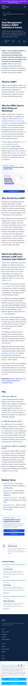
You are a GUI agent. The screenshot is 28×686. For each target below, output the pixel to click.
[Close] (26, 663)
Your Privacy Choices (11, 665)
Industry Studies (5, 649)
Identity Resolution (8, 505)
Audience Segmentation (10, 498)
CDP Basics (4, 634)
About (3, 658)
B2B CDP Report (14, 534)
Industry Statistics (6, 639)
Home (3, 12)
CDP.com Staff (7, 41)
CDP (13, 424)
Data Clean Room (8, 483)
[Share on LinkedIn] (24, 41)
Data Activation (7, 490)
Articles (3, 646)
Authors (3, 651)
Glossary (8, 12)
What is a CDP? (5, 631)
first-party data (15, 153)
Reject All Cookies (14, 683)
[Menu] (24, 6)
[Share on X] (25, 41)
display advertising (9, 353)
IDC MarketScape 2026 (13, 191)
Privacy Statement (13, 674)
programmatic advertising (17, 151)
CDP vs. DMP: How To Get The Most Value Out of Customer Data (13, 381)
